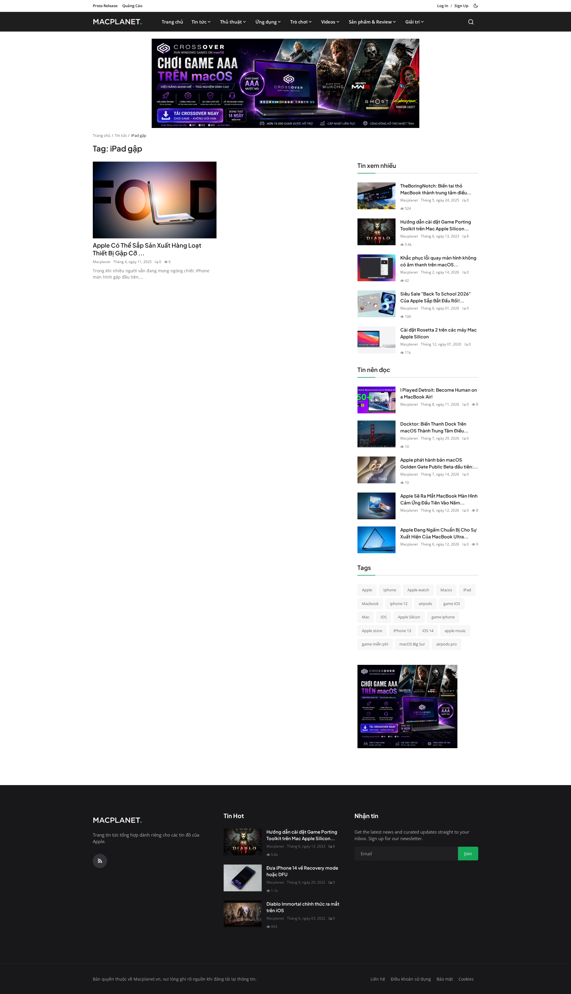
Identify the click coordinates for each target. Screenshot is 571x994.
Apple (367, 590)
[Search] (471, 22)
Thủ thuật (231, 22)
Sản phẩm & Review (370, 22)
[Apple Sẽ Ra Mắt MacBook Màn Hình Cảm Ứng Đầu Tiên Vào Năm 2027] (376, 506)
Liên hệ (378, 979)
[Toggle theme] (475, 5)
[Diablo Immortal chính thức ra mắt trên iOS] (243, 914)
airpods (425, 603)
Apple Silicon (409, 617)
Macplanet (101, 261)
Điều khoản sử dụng (411, 979)
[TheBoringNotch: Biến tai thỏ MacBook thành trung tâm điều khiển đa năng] (376, 195)
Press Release (105, 5)
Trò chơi (299, 22)
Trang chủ (172, 22)
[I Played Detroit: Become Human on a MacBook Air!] (376, 400)
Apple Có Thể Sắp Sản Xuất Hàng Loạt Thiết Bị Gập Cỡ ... (147, 249)
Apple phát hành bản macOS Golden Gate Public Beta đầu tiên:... (439, 463)
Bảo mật (445, 979)
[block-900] (285, 83)
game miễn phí (375, 644)
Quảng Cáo (132, 5)
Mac (365, 617)
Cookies (466, 979)
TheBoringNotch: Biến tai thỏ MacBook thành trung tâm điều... (435, 189)
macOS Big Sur (412, 644)
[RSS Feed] (100, 861)
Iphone (389, 590)
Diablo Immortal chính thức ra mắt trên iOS (302, 907)
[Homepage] (119, 22)
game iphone (443, 617)
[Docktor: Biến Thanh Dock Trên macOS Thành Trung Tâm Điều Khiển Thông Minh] (376, 434)
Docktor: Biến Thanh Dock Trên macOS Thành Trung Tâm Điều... (434, 427)
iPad (467, 590)
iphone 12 (398, 603)
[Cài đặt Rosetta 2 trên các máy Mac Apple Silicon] (376, 339)
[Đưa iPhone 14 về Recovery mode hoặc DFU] (243, 878)
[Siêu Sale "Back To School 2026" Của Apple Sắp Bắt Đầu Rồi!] (376, 303)
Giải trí (412, 22)
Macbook (370, 603)
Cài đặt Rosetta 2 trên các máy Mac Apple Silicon (438, 333)
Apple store (372, 630)
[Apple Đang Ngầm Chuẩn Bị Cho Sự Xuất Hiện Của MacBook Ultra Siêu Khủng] (376, 539)
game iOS (451, 603)
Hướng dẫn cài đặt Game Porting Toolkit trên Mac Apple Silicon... (435, 225)
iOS (384, 617)
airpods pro (446, 644)
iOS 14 (427, 630)
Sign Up (461, 5)
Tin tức (199, 22)
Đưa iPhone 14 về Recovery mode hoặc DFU (302, 871)
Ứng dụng (266, 22)
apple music (455, 630)
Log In (442, 5)
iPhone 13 (402, 630)
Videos (328, 22)
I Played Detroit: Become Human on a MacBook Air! (438, 393)
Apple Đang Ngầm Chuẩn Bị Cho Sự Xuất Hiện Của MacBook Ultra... (438, 533)
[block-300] (407, 706)
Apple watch (418, 590)
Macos (446, 590)
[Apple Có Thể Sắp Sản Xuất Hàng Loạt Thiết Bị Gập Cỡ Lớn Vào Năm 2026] (155, 200)
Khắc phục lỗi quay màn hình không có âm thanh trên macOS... (438, 261)
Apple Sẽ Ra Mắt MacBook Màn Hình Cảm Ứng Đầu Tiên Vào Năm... (439, 499)
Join (468, 854)
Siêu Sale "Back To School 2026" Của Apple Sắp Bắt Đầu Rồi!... (435, 297)
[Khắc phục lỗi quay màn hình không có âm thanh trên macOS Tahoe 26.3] (376, 267)
